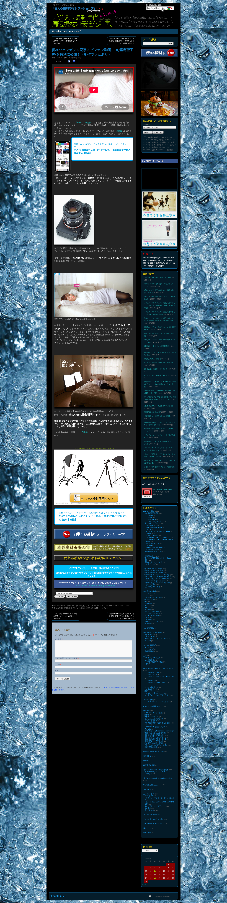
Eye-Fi (147, 725)
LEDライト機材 (65, 606)
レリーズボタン (150, 637)
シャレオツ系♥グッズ (150, 687)
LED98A (149, 545)
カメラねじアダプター (152, 613)
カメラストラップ (151, 689)
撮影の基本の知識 (151, 747)
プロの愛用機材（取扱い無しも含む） (158, 723)
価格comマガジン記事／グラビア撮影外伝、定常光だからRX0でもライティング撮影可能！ (121, 41)
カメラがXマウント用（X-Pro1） (156, 682)
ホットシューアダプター (153, 597)
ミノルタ (148, 808)
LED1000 (149, 515)
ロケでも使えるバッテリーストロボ (157, 583)
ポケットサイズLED (153, 543)
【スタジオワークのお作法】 (155, 737)
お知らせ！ (147, 789)
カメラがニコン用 (151, 674)
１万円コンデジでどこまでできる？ (157, 702)
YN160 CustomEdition (154, 527)
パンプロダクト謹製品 (151, 814)
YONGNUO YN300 (152, 549)
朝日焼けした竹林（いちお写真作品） (157, 346)
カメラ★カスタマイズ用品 (152, 633)
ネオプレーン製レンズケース (155, 693)
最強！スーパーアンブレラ (154, 571)
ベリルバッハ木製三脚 (152, 658)
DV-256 (148, 529)
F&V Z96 (149, 533)
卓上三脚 (148, 609)
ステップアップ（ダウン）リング (156, 639)
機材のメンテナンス (152, 717)
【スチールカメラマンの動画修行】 (156, 770)
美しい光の (97, 498)
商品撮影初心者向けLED (89, 608)
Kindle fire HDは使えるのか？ (155, 727)
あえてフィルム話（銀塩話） (155, 743)
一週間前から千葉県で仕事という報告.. (157, 416)
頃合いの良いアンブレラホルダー (157, 579)
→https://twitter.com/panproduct (94, 570)
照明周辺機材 (149, 651)
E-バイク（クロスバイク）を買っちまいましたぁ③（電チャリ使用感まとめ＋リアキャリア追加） (159, 305)
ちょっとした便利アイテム (154, 719)
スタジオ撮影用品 (149, 645)
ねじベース (148, 619)
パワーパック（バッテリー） (156, 581)
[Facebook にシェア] (69, 61)
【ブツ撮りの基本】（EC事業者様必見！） (158, 778)
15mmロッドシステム (152, 622)
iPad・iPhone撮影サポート (153, 706)
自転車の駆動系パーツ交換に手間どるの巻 (159, 406)
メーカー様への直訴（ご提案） (154, 824)
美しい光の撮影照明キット (84, 414)
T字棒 (85, 432)
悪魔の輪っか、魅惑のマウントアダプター (158, 668)
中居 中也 (77, 58)
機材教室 (146, 711)
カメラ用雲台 (149, 660)
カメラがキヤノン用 (152, 672)
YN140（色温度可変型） (154, 547)
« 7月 (144, 884)
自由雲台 (148, 623)
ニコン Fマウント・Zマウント (155, 806)
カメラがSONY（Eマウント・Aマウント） (160, 676)
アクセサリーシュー (152, 611)
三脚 (144, 656)
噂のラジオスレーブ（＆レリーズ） (157, 575)
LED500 (149, 517)
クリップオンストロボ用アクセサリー (158, 577)
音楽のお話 (147, 833)
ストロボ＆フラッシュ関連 (152, 569)
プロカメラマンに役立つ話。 (153, 819)
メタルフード (149, 635)
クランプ (148, 605)
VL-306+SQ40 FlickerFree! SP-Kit (158, 531)
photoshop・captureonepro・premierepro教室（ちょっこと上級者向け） (160, 732)
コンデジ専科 (148, 700)
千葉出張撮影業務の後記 (152, 412)
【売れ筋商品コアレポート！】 (156, 739)
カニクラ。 (148, 593)
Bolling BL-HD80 (152, 525)
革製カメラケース (151, 691)
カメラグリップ (150, 564)
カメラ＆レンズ (97, 606)
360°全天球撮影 (149, 765)
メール (58, 664)
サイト (57, 670)
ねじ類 (147, 617)
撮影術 (147, 715)
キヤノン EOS (149, 796)
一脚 (146, 664)
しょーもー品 (149, 649)
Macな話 (148, 729)
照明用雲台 (148, 603)
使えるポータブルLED (152, 523)
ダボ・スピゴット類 (152, 615)
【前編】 (119, 131)
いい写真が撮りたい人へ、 (81, 606)
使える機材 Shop (59, 31)
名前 (76, 658)
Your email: (147, 125)
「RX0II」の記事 (83, 122)
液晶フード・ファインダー (154, 562)
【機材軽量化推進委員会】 (154, 741)
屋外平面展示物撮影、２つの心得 (155, 369)
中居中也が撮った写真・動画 (153, 751)
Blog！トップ (75, 31)
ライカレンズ (75, 608)
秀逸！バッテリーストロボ (154, 573)
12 (155, 871)
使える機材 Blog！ (58, 896)
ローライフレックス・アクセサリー (157, 695)
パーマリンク (103, 608)
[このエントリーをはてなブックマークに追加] (74, 61)
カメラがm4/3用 (150, 680)
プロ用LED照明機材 (63, 608)
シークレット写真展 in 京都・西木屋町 (157, 277)
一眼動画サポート (149, 556)
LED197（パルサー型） (154, 521)
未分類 (145, 761)
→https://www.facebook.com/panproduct (94, 585)
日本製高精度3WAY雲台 (154, 662)
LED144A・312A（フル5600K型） (158, 537)
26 (155, 878)
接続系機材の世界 (149, 591)
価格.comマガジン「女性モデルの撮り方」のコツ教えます (93, 516)
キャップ (148, 641)
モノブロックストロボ (152, 587)
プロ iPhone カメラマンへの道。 (156, 745)
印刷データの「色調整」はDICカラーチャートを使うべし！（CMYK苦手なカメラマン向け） (160, 384)
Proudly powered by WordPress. (163, 896)
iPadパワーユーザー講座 (153, 713)
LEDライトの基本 (151, 721)
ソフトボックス (150, 585)
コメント (59, 639)
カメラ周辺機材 (148, 628)
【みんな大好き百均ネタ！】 (155, 735)
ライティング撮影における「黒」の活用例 (159, 363)
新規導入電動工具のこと (152, 359)
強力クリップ (149, 599)
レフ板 (147, 647)
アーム (147, 595)
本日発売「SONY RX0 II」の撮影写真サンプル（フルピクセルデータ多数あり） (66, 41)
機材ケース (147, 828)
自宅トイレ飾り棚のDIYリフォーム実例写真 (159, 467)
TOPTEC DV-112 (152, 535)
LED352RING (151, 519)
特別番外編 (147, 756)
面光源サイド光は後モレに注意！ (155, 375)
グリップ (148, 607)
